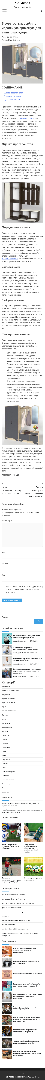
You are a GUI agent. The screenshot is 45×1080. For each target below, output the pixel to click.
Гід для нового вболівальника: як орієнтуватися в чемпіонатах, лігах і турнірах (31, 848)
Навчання (5, 735)
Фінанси (5, 788)
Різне (4, 751)
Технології (5, 776)
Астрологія (6, 695)
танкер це (5, 916)
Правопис (5, 743)
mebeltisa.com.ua (10, 259)
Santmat (22, 3)
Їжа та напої (6, 723)
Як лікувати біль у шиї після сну (14, 899)
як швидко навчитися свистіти (13, 895)
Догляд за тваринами (9, 711)
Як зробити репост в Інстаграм (13, 912)
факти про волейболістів (11, 907)
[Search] (41, 11)
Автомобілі (6, 686)
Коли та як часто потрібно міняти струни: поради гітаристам (25, 1031)
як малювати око (8, 925)
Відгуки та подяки (8, 699)
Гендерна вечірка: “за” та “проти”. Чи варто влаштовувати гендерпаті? (26, 985)
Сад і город (6, 759)
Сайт (4, 575)
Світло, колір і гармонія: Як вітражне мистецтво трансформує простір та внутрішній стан (26, 1019)
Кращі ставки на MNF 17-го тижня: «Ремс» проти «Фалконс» (11, 846)
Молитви (5, 731)
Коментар (7, 520)
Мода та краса (7, 727)
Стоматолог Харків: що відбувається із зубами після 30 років (27, 660)
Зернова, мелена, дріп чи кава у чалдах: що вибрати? (24, 1008)
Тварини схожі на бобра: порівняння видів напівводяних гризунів (26, 1042)
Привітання (6, 747)
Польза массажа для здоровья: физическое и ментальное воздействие (24, 951)
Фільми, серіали (7, 784)
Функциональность (12, 99)
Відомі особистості (8, 703)
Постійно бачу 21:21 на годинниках (15, 929)
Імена (4, 719)
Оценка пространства (13, 93)
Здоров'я (5, 715)
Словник (5, 763)
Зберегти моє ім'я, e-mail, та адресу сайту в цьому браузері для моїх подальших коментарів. (24, 589)
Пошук (5, 617)
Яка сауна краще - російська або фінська (18, 903)
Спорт (4, 768)
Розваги (4, 755)
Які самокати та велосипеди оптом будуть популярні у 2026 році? (11, 880)
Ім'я (4, 552)
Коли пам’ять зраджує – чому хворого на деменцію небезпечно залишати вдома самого (27, 671)
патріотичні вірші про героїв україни (16, 920)
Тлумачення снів (8, 780)
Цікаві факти (6, 792)
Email (5, 563)
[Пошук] (38, 621)
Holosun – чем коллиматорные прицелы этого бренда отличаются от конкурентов (27, 1053)
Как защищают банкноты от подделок (27, 973)
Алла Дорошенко (19, 641)
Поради (15, 475)
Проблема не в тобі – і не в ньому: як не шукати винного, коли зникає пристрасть (27, 996)
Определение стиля (12, 96)
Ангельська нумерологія (10, 690)
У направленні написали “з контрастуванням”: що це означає (25, 648)
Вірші (4, 707)
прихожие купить (25, 118)
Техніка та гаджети (8, 772)
